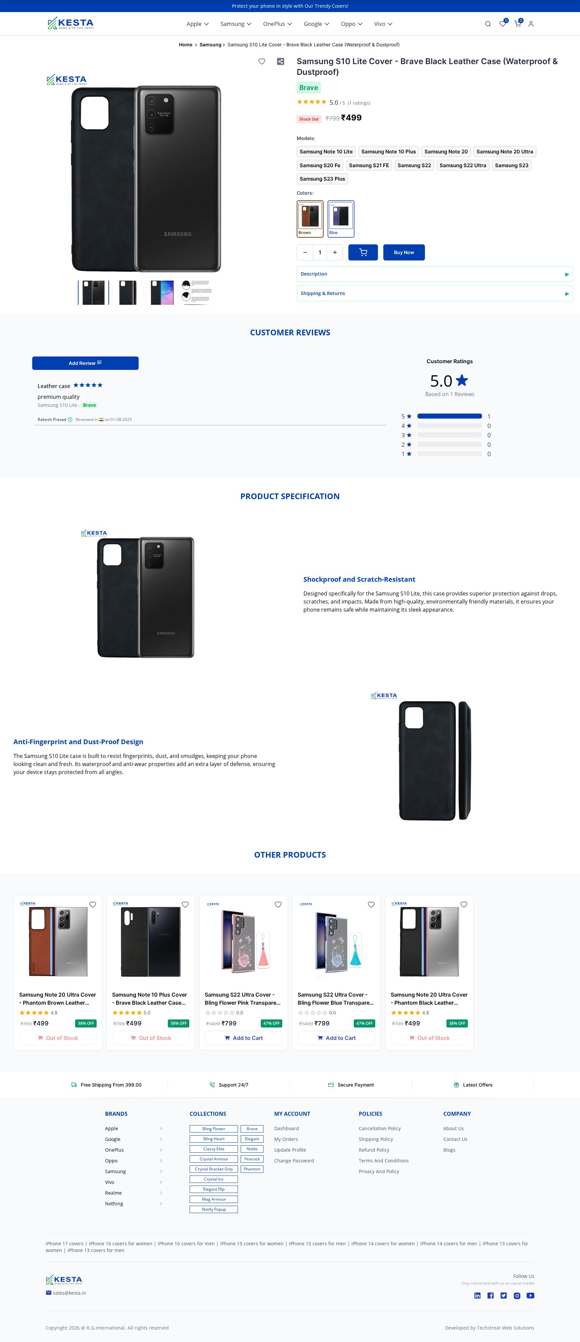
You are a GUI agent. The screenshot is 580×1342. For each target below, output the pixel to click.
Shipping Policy (376, 1139)
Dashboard (286, 1128)
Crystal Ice (214, 1179)
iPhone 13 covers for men (96, 1250)
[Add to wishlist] (262, 61)
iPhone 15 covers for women (252, 1243)
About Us (453, 1128)
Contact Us (455, 1139)
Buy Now (404, 252)
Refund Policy (374, 1150)
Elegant (252, 1139)
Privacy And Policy (379, 1171)
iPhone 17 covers (65, 1243)
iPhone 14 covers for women (383, 1243)
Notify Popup (214, 1209)
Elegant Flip (214, 1189)
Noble (252, 1149)
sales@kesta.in (69, 1293)
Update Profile (290, 1150)
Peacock (252, 1159)
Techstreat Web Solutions (505, 1328)
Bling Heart (214, 1139)
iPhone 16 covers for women (120, 1243)
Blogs (449, 1150)
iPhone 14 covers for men (448, 1243)
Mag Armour (214, 1199)
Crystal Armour (214, 1159)
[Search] (488, 23)
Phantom (252, 1169)
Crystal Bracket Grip (214, 1169)
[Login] (529, 23)
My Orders (286, 1139)
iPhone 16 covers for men (186, 1243)
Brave (252, 1129)
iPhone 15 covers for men (317, 1243)
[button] (142, 1128)
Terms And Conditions (384, 1160)
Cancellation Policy (380, 1128)
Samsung (211, 44)
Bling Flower (213, 1129)
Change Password (294, 1160)
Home (185, 44)
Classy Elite (214, 1149)
